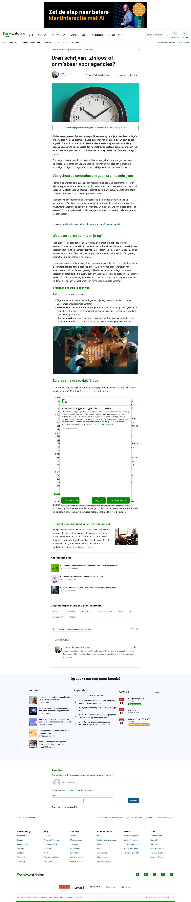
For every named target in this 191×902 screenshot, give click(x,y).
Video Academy (58, 35)
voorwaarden (90, 790)
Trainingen (74, 844)
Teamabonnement (104, 861)
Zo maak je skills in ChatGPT (91, 696)
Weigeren (98, 500)
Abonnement (102, 857)
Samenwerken (102, 611)
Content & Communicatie (30, 42)
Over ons (20, 849)
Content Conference (131, 840)
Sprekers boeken (77, 857)
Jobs (84, 35)
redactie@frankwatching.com (111, 817)
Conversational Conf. (132, 844)
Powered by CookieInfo (69, 428)
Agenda (111, 35)
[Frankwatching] (14, 33)
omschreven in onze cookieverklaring (99, 424)
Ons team (20, 853)
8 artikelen (67, 658)
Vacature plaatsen (158, 853)
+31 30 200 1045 (135, 817)
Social (56, 42)
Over (120, 35)
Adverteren (21, 836)
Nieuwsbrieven (22, 844)
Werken (73, 617)
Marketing (47, 42)
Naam (54, 796)
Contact (20, 840)
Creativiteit (71, 611)
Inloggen (185, 37)
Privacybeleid (79, 897)
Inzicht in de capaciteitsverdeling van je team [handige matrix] (91, 224)
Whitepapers (97, 35)
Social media (102, 853)
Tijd (130, 611)
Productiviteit (86, 611)
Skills (99, 849)
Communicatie (156, 836)
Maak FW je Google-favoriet (99, 75)
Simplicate (66, 76)
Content (154, 840)
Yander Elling (65, 73)
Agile (55, 611)
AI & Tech (13, 42)
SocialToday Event (131, 849)
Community (75, 42)
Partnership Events (131, 853)
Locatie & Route (76, 861)
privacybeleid (73, 790)
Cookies (70, 897)
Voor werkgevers (157, 849)
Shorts (64, 42)
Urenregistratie (58, 617)
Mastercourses (76, 840)
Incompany (74, 853)
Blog (31, 35)
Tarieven (151, 817)
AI (98, 836)
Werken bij (21, 857)
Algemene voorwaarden (57, 897)
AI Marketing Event (131, 836)
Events (74, 35)
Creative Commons (40, 897)
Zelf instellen (69, 500)
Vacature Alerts (157, 857)
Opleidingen (75, 849)
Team (120, 611)
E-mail (86, 796)
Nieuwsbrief (175, 37)
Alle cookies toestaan (118, 500)
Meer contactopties (165, 817)
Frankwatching (23, 831)
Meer (157, 693)
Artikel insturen (183, 42)
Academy (42, 35)
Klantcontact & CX (50, 844)
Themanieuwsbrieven (166, 42)
